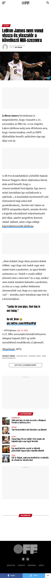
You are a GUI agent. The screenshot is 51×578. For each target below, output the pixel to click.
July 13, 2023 (22, 330)
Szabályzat (21, 565)
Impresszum (11, 565)
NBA (44, 356)
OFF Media (18, 47)
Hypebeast (9, 349)
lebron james (35, 356)
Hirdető (41, 565)
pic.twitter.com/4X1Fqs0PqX (21, 323)
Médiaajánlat (32, 565)
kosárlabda (22, 356)
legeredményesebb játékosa (17, 226)
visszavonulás (9, 358)
